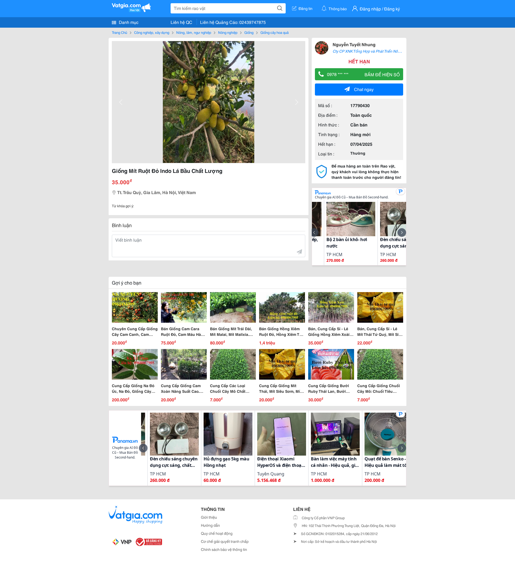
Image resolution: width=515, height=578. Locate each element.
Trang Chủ (119, 32)
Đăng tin (305, 8)
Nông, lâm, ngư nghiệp (193, 32)
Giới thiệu (209, 517)
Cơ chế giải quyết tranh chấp (225, 541)
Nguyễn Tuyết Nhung (354, 44)
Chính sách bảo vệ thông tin (224, 549)
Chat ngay (364, 89)
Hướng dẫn (210, 525)
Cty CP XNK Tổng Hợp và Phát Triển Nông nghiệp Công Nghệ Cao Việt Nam (395, 51)
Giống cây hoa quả (274, 32)
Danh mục (128, 22)
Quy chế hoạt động (217, 533)
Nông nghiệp (227, 32)
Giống (248, 32)
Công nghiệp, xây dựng (151, 32)
